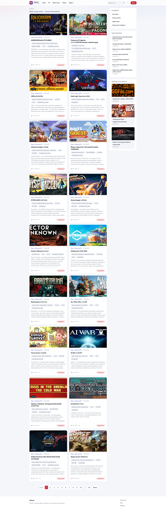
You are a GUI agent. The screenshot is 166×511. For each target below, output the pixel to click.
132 (89, 487)
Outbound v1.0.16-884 (79, 251)
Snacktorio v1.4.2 (77, 404)
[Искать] (123, 2)
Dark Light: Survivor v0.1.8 (80, 96)
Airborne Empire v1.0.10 (39, 147)
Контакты (123, 500)
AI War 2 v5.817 (76, 353)
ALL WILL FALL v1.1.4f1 (79, 302)
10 (81, 487)
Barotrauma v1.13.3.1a (39, 302)
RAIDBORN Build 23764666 (41, 40)
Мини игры (56, 3)
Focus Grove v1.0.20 (38, 353)
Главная (31, 8)
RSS (121, 503)
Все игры (115, 14)
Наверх (122, 505)
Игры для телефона (118, 25)
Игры (44, 3)
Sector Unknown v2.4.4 (39, 251)
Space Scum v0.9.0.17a (79, 457)
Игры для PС (38, 37)
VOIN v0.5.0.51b (37, 96)
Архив (71, 3)
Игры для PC (116, 18)
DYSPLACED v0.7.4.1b (39, 200)
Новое (64, 3)
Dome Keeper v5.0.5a (79, 200)
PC (49, 3)
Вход (133, 3)
